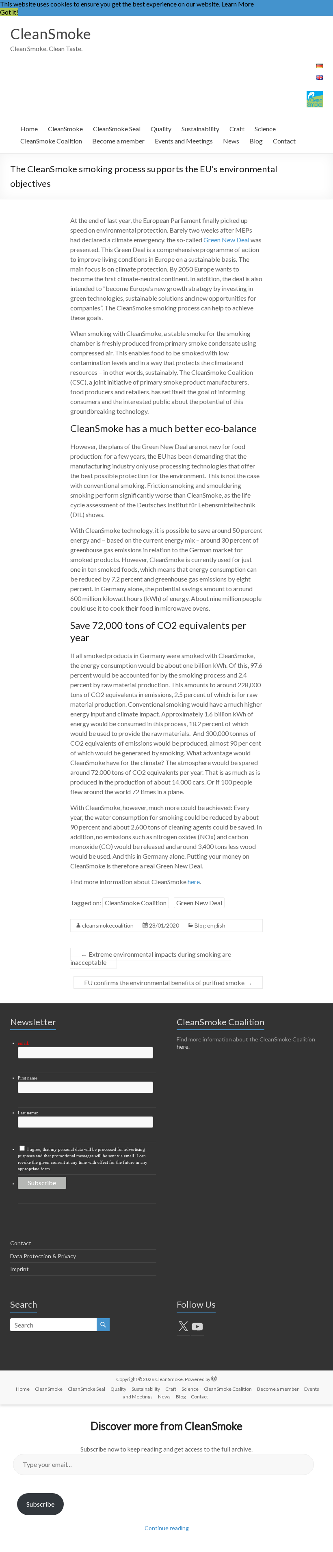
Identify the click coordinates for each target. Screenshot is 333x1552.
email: (23, 1043)
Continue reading (167, 1527)
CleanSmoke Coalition (51, 141)
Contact (284, 141)
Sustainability (200, 129)
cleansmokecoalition (108, 925)
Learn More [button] (237, 4)
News (231, 141)
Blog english (210, 925)
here (194, 881)
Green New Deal (226, 240)
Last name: (28, 1113)
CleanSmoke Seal (117, 129)
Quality (161, 129)
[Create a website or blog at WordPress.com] (214, 1379)
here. (183, 1046)
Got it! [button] (9, 12)
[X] (183, 1326)
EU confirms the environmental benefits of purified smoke (168, 982)
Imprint (19, 1269)
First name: (28, 1078)
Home (29, 129)
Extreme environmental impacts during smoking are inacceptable (150, 958)
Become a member (118, 141)
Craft (236, 129)
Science (265, 129)
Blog (256, 141)
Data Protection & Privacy (43, 1256)
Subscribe (40, 1504)
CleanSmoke (50, 34)
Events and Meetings (184, 141)
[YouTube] (197, 1326)
